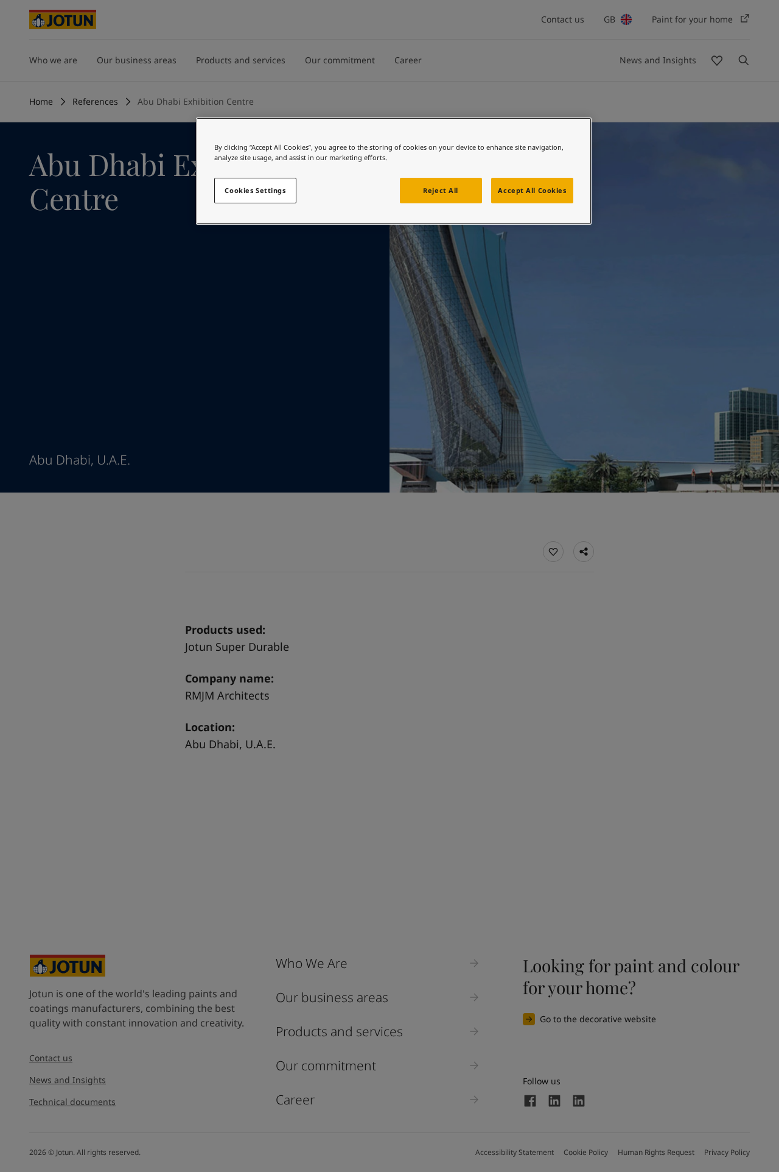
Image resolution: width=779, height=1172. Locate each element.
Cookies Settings (255, 190)
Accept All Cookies (532, 190)
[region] (394, 171)
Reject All (440, 190)
